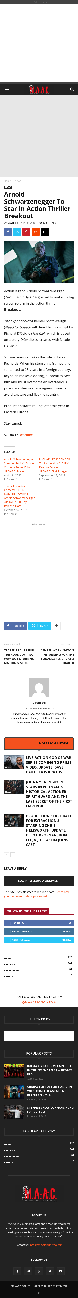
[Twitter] (17, 232)
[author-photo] (39, 697)
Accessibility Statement (50, 1286)
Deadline (26, 434)
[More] (56, 626)
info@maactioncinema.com (46, 1245)
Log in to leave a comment (39, 880)
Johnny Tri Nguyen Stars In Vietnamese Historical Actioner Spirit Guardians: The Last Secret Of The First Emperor (49, 794)
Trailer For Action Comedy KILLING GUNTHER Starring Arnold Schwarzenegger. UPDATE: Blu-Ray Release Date (19, 496)
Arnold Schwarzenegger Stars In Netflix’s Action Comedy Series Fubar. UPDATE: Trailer (19, 465)
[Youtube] (61, 1271)
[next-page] (12, 854)
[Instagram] (28, 1271)
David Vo (13, 222)
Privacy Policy (21, 1286)
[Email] (45, 232)
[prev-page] (6, 854)
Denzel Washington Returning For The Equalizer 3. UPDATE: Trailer (57, 656)
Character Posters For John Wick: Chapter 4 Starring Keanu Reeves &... (49, 1091)
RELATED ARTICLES (22, 743)
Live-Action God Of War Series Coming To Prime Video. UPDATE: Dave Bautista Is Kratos (48, 764)
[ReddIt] (36, 232)
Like (69, 923)
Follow (66, 931)
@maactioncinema (39, 1002)
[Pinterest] (26, 232)
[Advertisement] (39, 43)
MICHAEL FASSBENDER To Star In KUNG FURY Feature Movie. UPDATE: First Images (54, 465)
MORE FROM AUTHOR (54, 743)
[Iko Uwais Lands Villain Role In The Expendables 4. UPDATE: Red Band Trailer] (14, 1071)
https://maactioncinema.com (39, 708)
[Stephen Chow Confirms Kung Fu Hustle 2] (14, 1112)
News (18, 181)
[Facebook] (8, 232)
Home (7, 181)
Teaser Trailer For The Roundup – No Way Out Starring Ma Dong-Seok (19, 656)
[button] (6, 89)
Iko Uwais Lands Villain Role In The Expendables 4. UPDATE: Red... (50, 1070)
